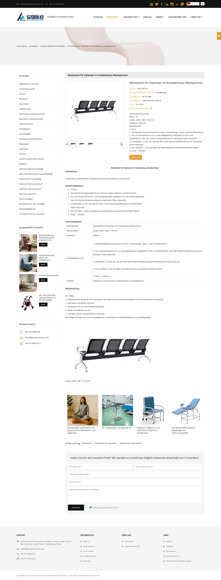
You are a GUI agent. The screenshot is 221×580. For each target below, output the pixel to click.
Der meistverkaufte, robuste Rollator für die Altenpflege (47, 297)
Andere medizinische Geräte (52, 46)
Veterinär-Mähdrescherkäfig (31, 169)
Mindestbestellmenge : (139, 108)
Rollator (22, 94)
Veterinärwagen (26, 199)
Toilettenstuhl (25, 109)
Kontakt (20, 535)
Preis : (132, 104)
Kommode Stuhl (172, 556)
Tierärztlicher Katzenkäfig (30, 179)
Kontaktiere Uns (177, 17)
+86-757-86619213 (33, 343)
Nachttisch (23, 149)
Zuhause (98, 17)
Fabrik (159, 17)
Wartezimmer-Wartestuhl (130, 443)
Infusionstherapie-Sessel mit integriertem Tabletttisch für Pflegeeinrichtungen (47, 257)
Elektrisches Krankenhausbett (32, 114)
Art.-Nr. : (133, 88)
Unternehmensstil (132, 546)
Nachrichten (130, 17)
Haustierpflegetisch (27, 209)
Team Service (88, 546)
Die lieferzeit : (135, 96)
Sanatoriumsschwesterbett (49, 275)
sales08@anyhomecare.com (32, 4)
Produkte (112, 17)
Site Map (87, 561)
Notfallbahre (24, 129)
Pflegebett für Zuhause (29, 84)
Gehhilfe (169, 546)
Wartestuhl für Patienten (105, 443)
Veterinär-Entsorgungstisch (31, 184)
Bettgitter (23, 164)
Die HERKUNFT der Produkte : (142, 92)
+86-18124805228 (56, 4)
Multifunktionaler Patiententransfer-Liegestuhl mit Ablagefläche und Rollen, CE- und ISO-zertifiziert (47, 237)
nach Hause (21, 46)
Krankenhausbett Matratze (30, 139)
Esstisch (22, 154)
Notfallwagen (25, 134)
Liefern (86, 541)
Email (135, 157)
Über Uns (196, 17)
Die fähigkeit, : (135, 100)
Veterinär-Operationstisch (30, 189)
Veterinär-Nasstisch (27, 194)
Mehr (43, 244)
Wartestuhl (86, 443)
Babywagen (24, 144)
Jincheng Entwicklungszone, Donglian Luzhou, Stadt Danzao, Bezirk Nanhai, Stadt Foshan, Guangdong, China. (46, 542)
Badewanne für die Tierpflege (32, 204)
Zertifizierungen (90, 556)
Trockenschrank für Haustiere (32, 214)
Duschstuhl (24, 104)
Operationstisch (26, 124)
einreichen (76, 508)
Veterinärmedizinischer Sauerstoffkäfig (36, 174)
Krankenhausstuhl (27, 89)
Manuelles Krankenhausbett (31, 119)
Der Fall (147, 17)
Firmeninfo (129, 541)
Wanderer (23, 99)
